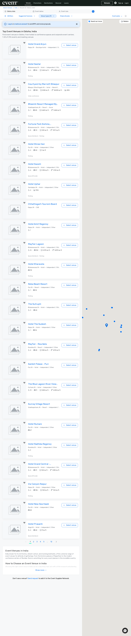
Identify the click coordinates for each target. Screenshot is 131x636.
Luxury (66, 3)
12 (51, 542)
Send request (33, 578)
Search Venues (7, 7)
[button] (49, 11)
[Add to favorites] (24, 43)
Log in (127, 3)
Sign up (120, 3)
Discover (58, 3)
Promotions (37, 3)
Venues (28, 3)
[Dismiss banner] (77, 24)
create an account (21, 24)
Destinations (48, 3)
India (16, 7)
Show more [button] (39, 570)
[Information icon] (125, 16)
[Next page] (56, 541)
